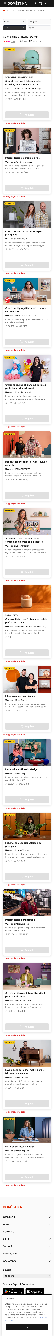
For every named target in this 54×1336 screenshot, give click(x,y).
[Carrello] (40, 3)
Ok (27, 1327)
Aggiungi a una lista (15, 123)
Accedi (47, 3)
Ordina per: (29, 41)
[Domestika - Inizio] (4, 10)
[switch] (13, 42)
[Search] (35, 3)
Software (8, 1231)
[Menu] (5, 3)
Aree (6, 1224)
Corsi (11, 10)
